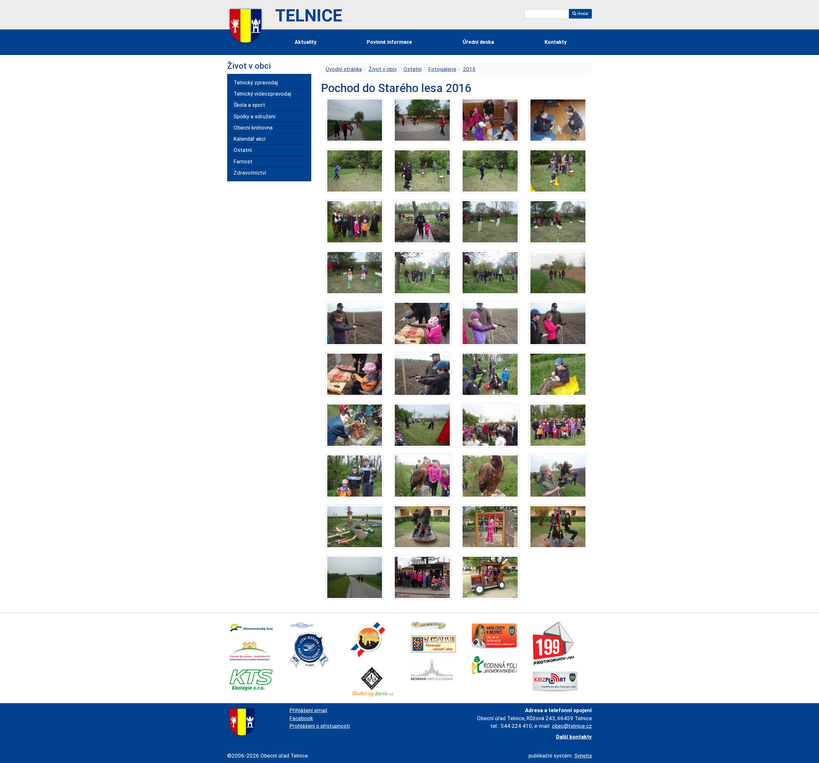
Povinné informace (389, 42)
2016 (469, 69)
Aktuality (305, 42)
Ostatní (412, 69)
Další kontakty (574, 737)
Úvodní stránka (344, 69)
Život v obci (383, 69)
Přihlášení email (308, 710)
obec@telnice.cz (572, 726)
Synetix (583, 755)
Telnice (308, 15)
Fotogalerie (442, 69)
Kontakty (556, 42)
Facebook (301, 718)
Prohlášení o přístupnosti (320, 726)
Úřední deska (478, 42)
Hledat (582, 14)
